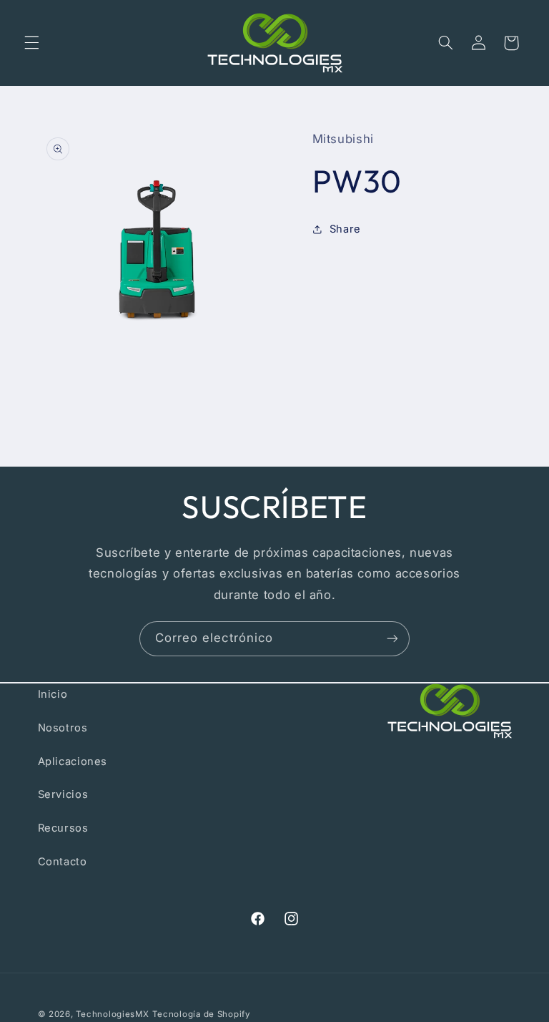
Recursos (63, 828)
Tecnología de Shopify (200, 1014)
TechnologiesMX (112, 1014)
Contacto (62, 861)
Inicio (53, 694)
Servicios (63, 794)
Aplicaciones (73, 761)
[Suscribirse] (392, 638)
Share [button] (345, 229)
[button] (31, 42)
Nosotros (63, 727)
